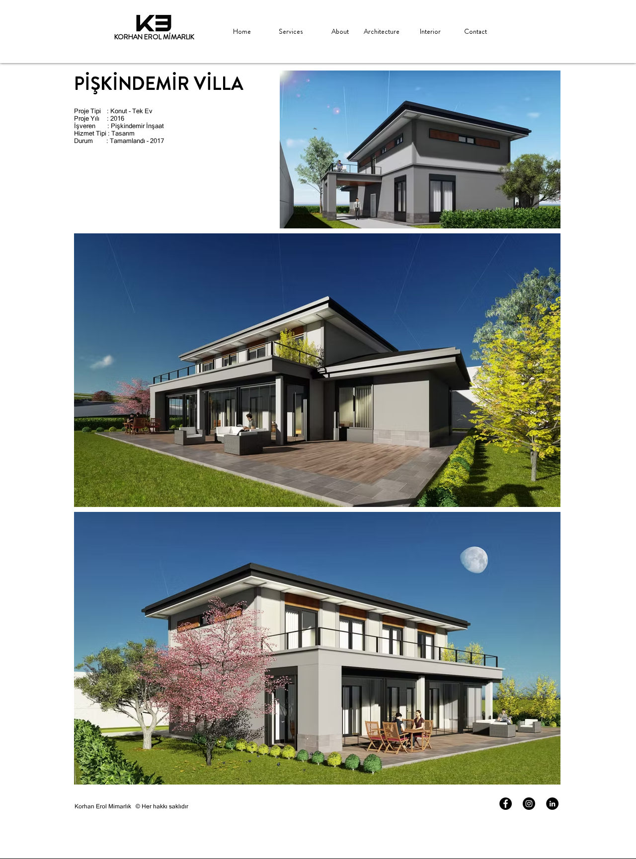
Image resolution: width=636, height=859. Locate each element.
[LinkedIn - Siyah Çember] (552, 803)
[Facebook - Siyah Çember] (505, 803)
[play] (152, 23)
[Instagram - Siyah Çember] (529, 803)
